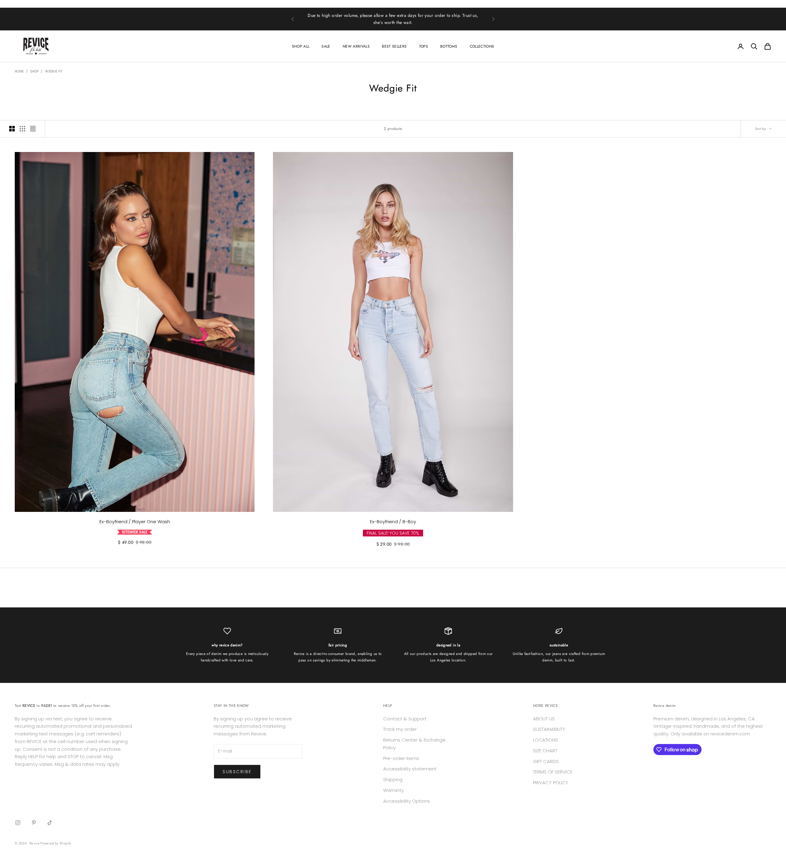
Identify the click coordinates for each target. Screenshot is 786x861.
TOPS (423, 46)
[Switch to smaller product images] (22, 128)
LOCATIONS (545, 740)
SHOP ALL (300, 46)
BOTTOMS (448, 46)
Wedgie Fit (53, 71)
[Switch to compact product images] (33, 128)
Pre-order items (401, 758)
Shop (34, 71)
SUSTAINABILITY (549, 729)
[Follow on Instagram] (18, 823)
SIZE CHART (545, 750)
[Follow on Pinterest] (34, 823)
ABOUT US (544, 718)
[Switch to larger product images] (12, 128)
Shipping (393, 779)
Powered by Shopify (56, 843)
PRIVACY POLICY (550, 782)
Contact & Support (404, 718)
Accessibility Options (406, 801)
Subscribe (237, 772)
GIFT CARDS (546, 761)
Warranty (393, 790)
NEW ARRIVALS (356, 46)
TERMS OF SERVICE (552, 772)
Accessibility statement (410, 769)
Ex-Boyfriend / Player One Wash (134, 521)
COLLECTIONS (482, 46)
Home (19, 71)
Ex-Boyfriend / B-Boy (393, 521)
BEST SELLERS (394, 46)
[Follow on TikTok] (50, 823)
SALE (325, 46)
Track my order (400, 729)
